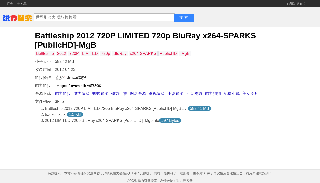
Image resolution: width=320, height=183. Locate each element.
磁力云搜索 (184, 181)
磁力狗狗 (213, 93)
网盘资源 (138, 93)
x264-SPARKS (143, 53)
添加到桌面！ (296, 3)
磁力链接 (63, 93)
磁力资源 (82, 93)
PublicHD (168, 53)
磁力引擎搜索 (147, 181)
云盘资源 (194, 93)
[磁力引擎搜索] (17, 17)
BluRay (120, 53)
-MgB (185, 53)
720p (105, 53)
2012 (61, 53)
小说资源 (176, 93)
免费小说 (232, 93)
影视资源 (157, 93)
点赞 (61, 77)
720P (74, 53)
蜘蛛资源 (100, 93)
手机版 (22, 3)
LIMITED (90, 53)
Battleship (45, 53)
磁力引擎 (119, 93)
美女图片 (250, 93)
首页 (10, 3)
